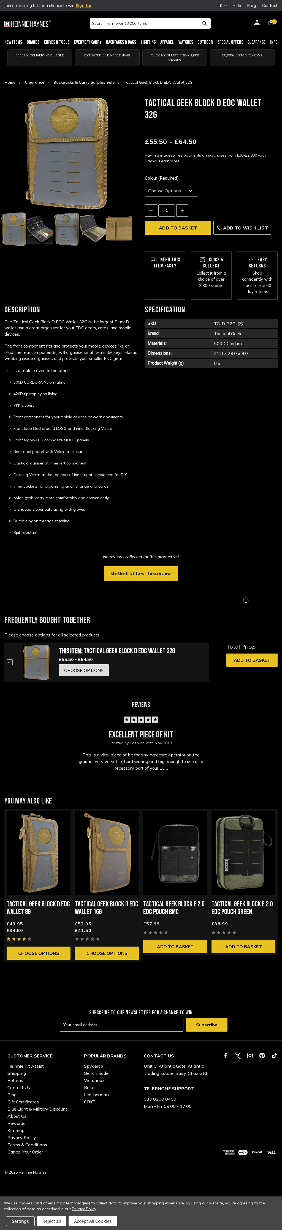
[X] (238, 1055)
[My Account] (257, 23)
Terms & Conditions (27, 1144)
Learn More (169, 160)
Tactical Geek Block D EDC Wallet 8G (38, 908)
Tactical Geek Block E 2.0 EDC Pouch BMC (173, 908)
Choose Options (38, 953)
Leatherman (96, 1094)
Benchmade (96, 1073)
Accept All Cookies (93, 1221)
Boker (90, 1087)
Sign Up (83, 5)
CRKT (90, 1102)
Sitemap (16, 1130)
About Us (16, 1116)
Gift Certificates (23, 1102)
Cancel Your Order (25, 1152)
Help (237, 5)
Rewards (16, 1123)
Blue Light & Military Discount (37, 1109)
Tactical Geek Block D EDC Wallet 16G (106, 908)
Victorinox (94, 1080)
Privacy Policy (21, 1137)
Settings (20, 1221)
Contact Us (18, 1087)
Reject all (51, 1221)
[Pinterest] (262, 1055)
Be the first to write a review (141, 573)
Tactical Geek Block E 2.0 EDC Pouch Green (242, 908)
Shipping (16, 1073)
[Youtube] (274, 1055)
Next (106, 226)
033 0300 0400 (160, 1099)
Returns (15, 1080)
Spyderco (93, 1066)
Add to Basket (252, 660)
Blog (251, 5)
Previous (26, 226)
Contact (270, 5)
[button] (141, 573)
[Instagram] (250, 1055)
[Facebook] (226, 1055)
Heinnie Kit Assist (25, 1066)
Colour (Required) (161, 178)
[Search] (205, 23)
